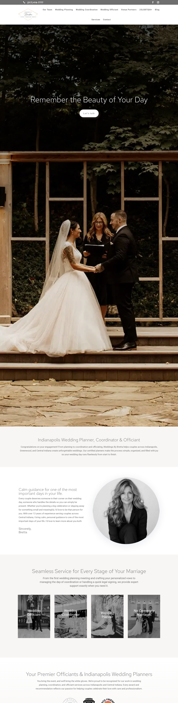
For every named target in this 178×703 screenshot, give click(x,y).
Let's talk (89, 113)
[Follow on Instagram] (158, 2)
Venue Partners (129, 9)
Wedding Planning (64, 9)
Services (95, 19)
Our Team (47, 9)
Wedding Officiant (109, 9)
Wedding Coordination (87, 9)
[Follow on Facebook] (153, 2)
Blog (157, 9)
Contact (107, 19)
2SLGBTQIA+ (145, 9)
